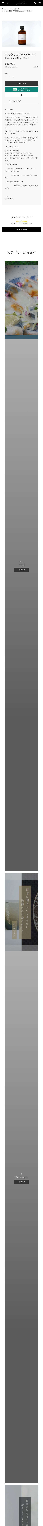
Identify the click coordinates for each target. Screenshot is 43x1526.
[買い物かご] (39, 3)
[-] (6, 77)
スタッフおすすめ (15, 9)
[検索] (34, 3)
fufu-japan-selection (11, 67)
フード (21, 562)
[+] (13, 77)
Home (4, 9)
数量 (6, 73)
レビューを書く (21, 229)
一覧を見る (21, 570)
